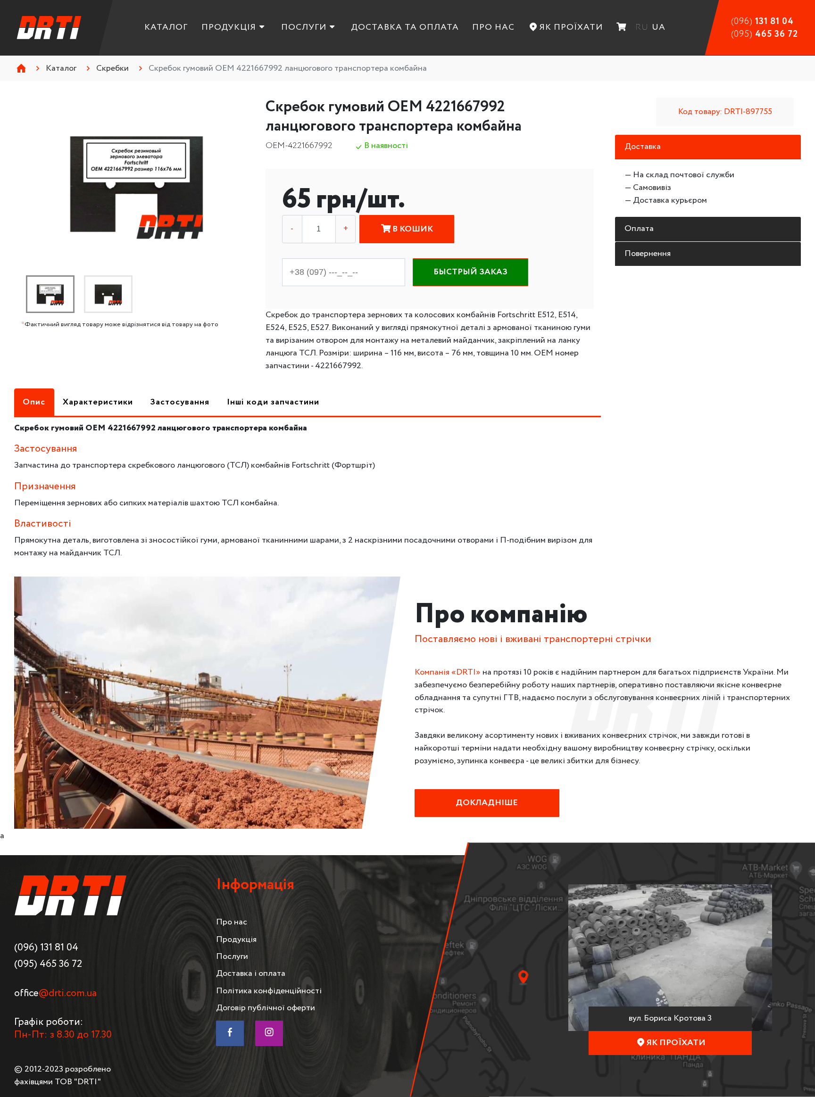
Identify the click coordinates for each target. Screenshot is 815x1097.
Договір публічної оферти (265, 1008)
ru (642, 27)
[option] (136, 184)
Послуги (303, 27)
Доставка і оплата (250, 973)
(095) (764, 34)
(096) (762, 21)
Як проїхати (571, 27)
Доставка (642, 146)
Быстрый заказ (470, 272)
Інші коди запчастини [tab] (273, 402)
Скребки (112, 68)
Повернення (647, 253)
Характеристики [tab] (98, 402)
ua (658, 27)
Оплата (639, 229)
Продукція (228, 27)
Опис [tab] (34, 402)
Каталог (166, 27)
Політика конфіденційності (269, 991)
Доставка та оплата (405, 27)
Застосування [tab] (179, 402)
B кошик (412, 229)
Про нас (493, 27)
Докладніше (487, 803)
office (55, 993)
